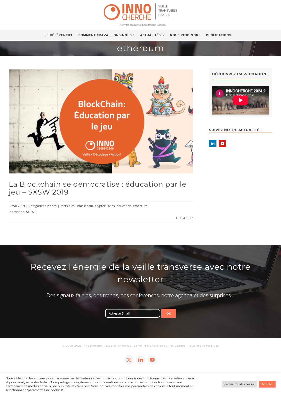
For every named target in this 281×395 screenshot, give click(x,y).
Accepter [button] (267, 384)
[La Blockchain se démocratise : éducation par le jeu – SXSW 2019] (101, 121)
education (124, 206)
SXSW (30, 212)
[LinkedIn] (212, 143)
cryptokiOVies (105, 206)
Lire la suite (184, 218)
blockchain (85, 206)
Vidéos (52, 206)
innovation (16, 212)
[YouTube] (222, 143)
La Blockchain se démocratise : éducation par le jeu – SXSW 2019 (97, 188)
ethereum (140, 206)
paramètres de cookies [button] (239, 384)
